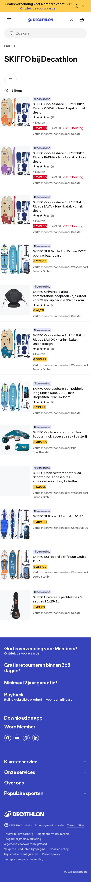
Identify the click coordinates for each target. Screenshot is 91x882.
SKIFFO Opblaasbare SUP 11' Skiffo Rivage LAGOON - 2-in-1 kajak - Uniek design (59, 339)
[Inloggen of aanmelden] (71, 20)
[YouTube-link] (17, 738)
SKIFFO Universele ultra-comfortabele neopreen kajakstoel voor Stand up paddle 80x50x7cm (60, 296)
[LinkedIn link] (35, 738)
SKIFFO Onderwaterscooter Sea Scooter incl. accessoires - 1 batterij (60, 434)
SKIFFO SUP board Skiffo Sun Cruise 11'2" (60, 559)
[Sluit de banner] (83, 6)
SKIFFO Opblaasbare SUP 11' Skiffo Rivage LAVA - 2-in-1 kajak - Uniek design (59, 206)
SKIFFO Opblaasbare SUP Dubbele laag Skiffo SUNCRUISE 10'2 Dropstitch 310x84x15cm (58, 393)
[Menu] (9, 20)
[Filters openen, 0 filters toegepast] (10, 79)
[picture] (15, 112)
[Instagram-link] (26, 738)
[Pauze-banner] (76, 6)
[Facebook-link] (7, 738)
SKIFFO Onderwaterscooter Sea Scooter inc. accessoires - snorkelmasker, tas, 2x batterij (57, 477)
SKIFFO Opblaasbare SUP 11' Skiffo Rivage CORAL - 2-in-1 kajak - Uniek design (60, 108)
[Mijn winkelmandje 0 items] (82, 20)
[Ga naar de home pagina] (40, 20)
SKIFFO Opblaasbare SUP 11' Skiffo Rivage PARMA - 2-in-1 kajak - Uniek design (60, 157)
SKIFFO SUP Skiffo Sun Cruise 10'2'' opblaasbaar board (59, 253)
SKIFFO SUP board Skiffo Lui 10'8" (58, 516)
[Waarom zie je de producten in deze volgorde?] (6, 90)
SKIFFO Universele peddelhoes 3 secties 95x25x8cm (57, 599)
